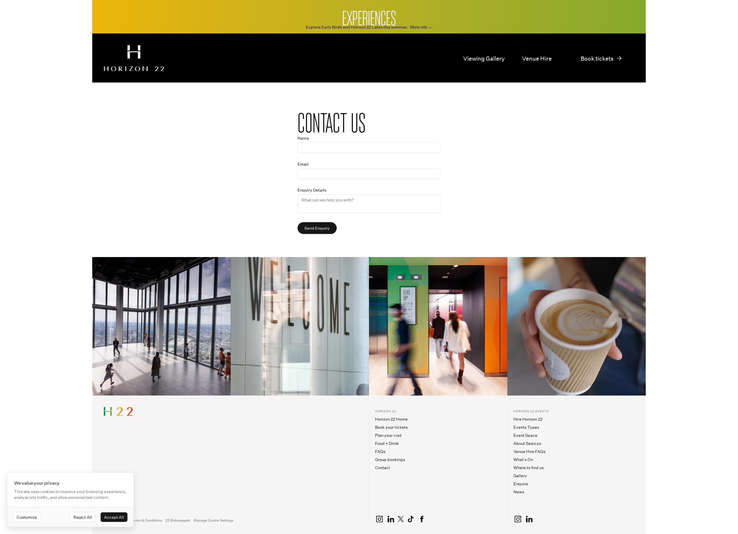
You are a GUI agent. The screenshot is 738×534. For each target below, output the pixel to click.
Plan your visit (388, 435)
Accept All (114, 517)
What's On (523, 459)
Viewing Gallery (484, 58)
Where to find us (528, 467)
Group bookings (390, 459)
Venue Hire (537, 58)
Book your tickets (391, 427)
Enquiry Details (312, 190)
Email (303, 164)
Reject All (83, 517)
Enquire (520, 483)
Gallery (520, 475)
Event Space (525, 435)
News (518, 491)
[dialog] (70, 499)
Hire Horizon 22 (528, 419)
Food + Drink (387, 443)
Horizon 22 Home (391, 419)
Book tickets (597, 58)
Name (303, 138)
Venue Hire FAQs (529, 451)
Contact (382, 467)
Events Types (526, 427)
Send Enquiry (317, 228)
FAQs (380, 451)
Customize (27, 517)
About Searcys (527, 443)
